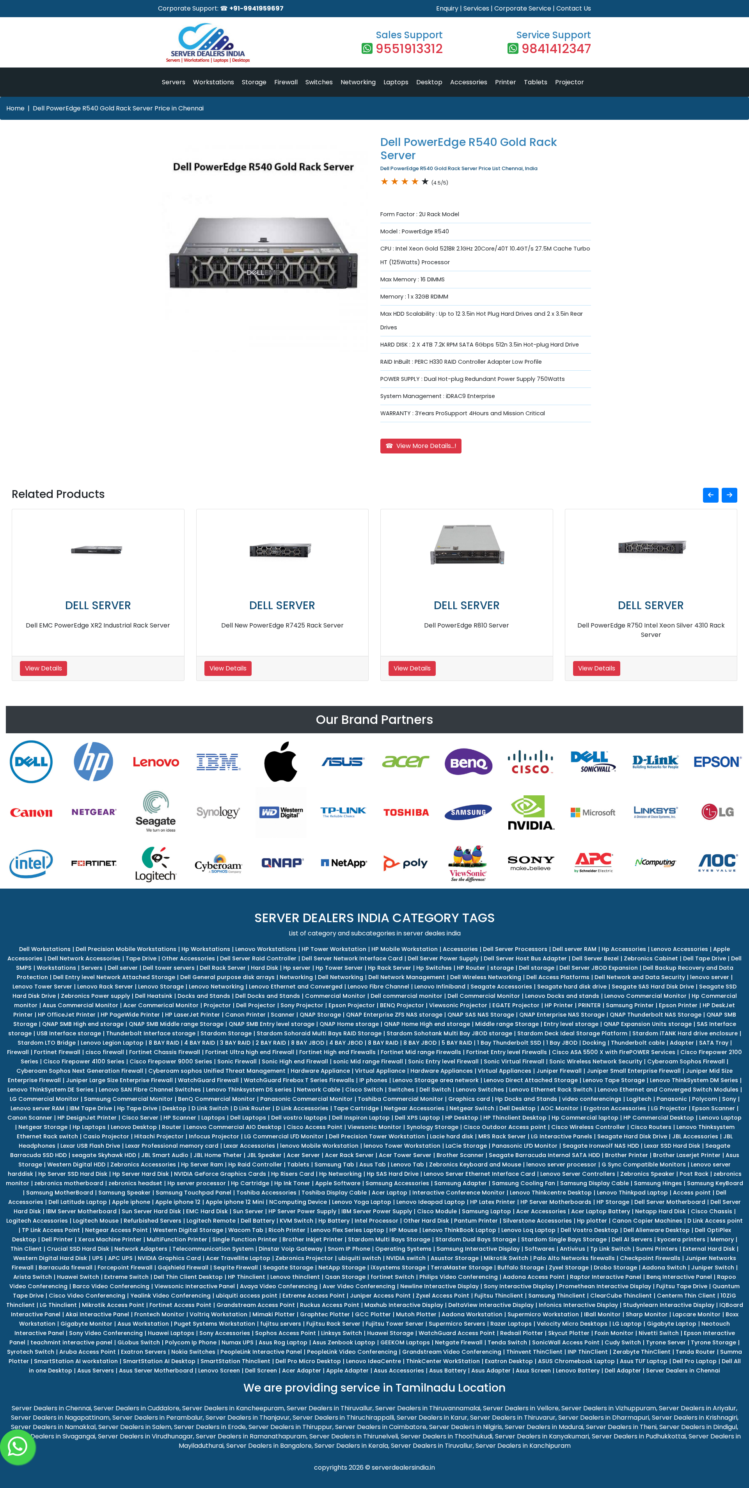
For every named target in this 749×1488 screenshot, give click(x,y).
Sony (729, 1099)
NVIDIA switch (406, 1258)
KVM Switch (296, 1221)
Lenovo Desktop (134, 1127)
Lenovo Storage (161, 986)
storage (502, 968)
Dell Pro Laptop (695, 1361)
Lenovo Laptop (720, 1118)
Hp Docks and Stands (526, 1099)
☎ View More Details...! (420, 445)
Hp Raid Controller (255, 1164)
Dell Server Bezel (595, 958)
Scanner (283, 1015)
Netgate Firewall (459, 1342)
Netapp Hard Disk (660, 1211)
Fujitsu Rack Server (333, 1324)
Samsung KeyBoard (715, 1183)
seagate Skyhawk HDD (104, 1155)
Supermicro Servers (457, 1324)
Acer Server (303, 1155)
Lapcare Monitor (697, 1314)
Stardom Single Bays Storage (564, 1239)
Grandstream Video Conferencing (451, 1352)
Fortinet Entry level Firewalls (506, 1052)
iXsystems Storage (398, 1267)
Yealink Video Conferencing (170, 1296)
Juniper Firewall (559, 1071)
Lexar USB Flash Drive (90, 1146)
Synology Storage (432, 1127)
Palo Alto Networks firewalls (574, 1258)
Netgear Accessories (414, 1108)
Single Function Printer (244, 1239)
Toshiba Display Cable (334, 1192)
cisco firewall (104, 1052)
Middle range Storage (507, 1024)
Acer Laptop (389, 1192)
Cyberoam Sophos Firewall (686, 1061)
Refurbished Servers (152, 1221)
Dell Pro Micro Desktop (308, 1361)
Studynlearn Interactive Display (668, 1305)
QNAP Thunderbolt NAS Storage (655, 1015)
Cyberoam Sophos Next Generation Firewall (79, 1071)
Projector (569, 82)
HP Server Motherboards (555, 1202)
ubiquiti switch (359, 1258)
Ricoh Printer (286, 1230)
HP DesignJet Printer (87, 1118)
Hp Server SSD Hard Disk (72, 1174)
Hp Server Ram (202, 1164)
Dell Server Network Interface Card (352, 958)
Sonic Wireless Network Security (595, 1061)
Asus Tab (372, 1164)
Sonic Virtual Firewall (514, 1061)
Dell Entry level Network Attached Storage (114, 977)
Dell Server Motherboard (669, 1202)
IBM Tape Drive (90, 1108)
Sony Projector (301, 1005)
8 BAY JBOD (307, 1043)
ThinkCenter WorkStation (443, 1361)
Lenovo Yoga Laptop (361, 1202)
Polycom (704, 1099)
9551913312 (409, 48)
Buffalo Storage (520, 1267)
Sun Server (248, 1211)
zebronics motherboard (68, 1183)
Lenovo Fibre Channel (378, 986)
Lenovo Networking (216, 986)
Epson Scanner (713, 1108)
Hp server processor (196, 1183)
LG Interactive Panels (561, 1136)
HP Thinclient (246, 1277)
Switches (319, 82)
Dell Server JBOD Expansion (598, 968)
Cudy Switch (623, 1342)
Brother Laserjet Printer (687, 1155)
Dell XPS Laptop (417, 1118)
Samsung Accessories (397, 1183)
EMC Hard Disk (207, 1211)
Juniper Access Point (380, 1296)
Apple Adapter (347, 1370)
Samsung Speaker (124, 1192)
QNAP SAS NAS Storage (480, 1015)
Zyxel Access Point (442, 1296)
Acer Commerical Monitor (161, 1005)
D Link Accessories (302, 1108)
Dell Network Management (406, 977)
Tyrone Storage (713, 1342)
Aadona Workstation (472, 1314)
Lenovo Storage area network (435, 1080)
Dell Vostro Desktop (589, 1230)
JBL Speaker (264, 1155)
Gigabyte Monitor (86, 1324)
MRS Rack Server (502, 1136)
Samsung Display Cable (594, 1183)
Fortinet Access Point (180, 1305)
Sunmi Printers (657, 1249)
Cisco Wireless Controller (588, 1127)
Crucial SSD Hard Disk (78, 1249)
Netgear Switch (471, 1108)
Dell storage (536, 968)
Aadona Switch (664, 1267)
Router (171, 1127)
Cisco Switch (364, 1089)
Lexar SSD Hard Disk (672, 1146)
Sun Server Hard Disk (151, 1211)
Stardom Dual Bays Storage (475, 1239)
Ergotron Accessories (615, 1108)
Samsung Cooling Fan (523, 1183)
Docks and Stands (203, 996)
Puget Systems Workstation (214, 1324)
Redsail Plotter (521, 1333)
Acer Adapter (301, 1370)
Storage (254, 82)
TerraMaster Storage (461, 1267)
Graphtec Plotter (325, 1314)
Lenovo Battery (578, 1370)
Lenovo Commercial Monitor (645, 996)
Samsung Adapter (460, 1183)
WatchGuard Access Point (457, 1333)
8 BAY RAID (164, 1043)
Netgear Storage (42, 1127)
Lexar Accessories (249, 1146)
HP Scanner (179, 1118)
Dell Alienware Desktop (656, 1230)
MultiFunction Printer (177, 1239)
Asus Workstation (143, 1324)
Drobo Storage (615, 1267)
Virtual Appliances (504, 1071)
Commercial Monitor (335, 996)
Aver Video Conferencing (359, 1286)
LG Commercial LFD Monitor (284, 1136)
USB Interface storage (69, 1033)
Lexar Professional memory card (171, 1146)
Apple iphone (131, 1202)
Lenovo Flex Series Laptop (347, 1230)
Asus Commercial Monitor (80, 1005)
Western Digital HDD (76, 1164)
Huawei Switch (78, 1277)
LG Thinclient (58, 1305)
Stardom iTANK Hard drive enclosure (685, 1033)
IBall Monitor (602, 1314)
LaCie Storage (466, 1146)
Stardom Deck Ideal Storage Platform (572, 1033)
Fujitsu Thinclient (498, 1296)
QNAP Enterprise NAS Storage (562, 1015)
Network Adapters (140, 1249)
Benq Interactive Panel (679, 1277)
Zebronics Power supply (95, 996)
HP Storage (612, 1202)
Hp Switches (434, 968)
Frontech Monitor (159, 1314)
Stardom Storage (226, 1033)
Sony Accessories (224, 1333)
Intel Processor (376, 1221)
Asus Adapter (491, 1370)
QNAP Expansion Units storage (647, 1024)
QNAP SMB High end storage (83, 1024)
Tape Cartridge (356, 1108)
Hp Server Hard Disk (140, 1174)
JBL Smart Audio (164, 1155)
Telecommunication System (213, 1249)
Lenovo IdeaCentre (373, 1361)
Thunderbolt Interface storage (150, 1033)
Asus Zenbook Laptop (343, 1342)
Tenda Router (695, 1352)
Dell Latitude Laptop (77, 1202)
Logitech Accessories (37, 1221)
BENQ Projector (402, 1005)
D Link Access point (715, 1221)
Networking (358, 82)
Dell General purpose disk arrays (227, 977)
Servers (173, 82)
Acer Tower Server (405, 1155)
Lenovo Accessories (679, 949)
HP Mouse (403, 1230)
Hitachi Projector (159, 1136)
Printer (505, 82)
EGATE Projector (516, 1005)
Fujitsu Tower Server (395, 1324)
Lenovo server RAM (37, 1108)
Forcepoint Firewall (125, 1267)
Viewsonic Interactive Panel (194, 1286)
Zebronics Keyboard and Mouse (475, 1164)
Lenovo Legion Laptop (112, 1043)
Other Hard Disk (426, 1221)
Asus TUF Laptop (643, 1361)
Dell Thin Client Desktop (188, 1277)
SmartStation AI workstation (76, 1361)
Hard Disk (264, 968)
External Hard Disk (709, 1249)
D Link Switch (210, 1108)
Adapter (682, 1043)
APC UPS (120, 1258)
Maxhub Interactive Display (403, 1305)
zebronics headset (135, 1183)
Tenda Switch (507, 1342)
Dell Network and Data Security (640, 977)
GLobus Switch (138, 1342)
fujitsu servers (280, 1324)
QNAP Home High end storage (427, 1024)
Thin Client (26, 1249)
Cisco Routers (650, 1127)
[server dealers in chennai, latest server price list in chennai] (207, 41)
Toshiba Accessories (266, 1192)
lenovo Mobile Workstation (319, 1146)
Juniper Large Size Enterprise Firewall (119, 1080)
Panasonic (672, 1099)
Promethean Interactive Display (605, 1286)
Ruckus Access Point (329, 1305)
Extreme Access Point (313, 1296)
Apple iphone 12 (178, 1202)
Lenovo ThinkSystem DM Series (694, 1080)
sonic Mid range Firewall (368, 1061)
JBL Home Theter (217, 1155)
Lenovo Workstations (265, 949)
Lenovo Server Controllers (577, 1174)
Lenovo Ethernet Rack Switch (551, 1089)
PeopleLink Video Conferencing (352, 1352)
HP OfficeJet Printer (67, 1015)
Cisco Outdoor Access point (504, 1127)
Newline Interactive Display (439, 1286)
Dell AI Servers (632, 1239)
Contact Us (573, 8)
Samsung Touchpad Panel (193, 1192)
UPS (97, 1258)
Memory (722, 1239)
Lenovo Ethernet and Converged (296, 986)
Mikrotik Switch (506, 1258)
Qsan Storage (345, 1277)
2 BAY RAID (271, 1043)
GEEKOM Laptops (405, 1342)
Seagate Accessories (501, 986)
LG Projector (669, 1108)
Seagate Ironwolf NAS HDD (601, 1146)
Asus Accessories (399, 1370)
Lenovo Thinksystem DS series (249, 1089)
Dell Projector (255, 1005)
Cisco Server (140, 1118)
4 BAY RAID (199, 1043)
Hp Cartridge (250, 1183)
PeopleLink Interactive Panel (261, 1352)
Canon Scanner (29, 1118)
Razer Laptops (511, 1324)
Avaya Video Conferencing (279, 1286)
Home (15, 108)
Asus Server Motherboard (156, 1370)
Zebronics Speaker (647, 1174)
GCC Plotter (373, 1314)
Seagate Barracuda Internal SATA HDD (544, 1155)
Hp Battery (334, 1221)
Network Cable (318, 1089)
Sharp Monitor (646, 1314)
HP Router (471, 968)
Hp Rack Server (389, 968)
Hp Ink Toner (292, 1183)
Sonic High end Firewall (295, 1061)
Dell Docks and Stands (267, 996)
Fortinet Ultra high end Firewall (249, 1052)
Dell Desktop (517, 1108)
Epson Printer (678, 1005)
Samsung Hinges (658, 1183)
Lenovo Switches (480, 1089)
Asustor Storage (455, 1258)
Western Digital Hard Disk (50, 1258)
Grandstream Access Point (256, 1305)
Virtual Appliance (380, 1071)
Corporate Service (522, 8)
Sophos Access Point (285, 1333)
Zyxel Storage (569, 1267)
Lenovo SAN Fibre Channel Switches (150, 1089)
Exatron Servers (143, 1352)
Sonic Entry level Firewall (443, 1061)
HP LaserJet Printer (192, 1015)
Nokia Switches (193, 1352)
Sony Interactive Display (519, 1286)
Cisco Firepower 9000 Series (171, 1061)
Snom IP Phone (349, 1249)
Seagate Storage (288, 1267)
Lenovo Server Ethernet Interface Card (479, 1174)
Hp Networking (340, 1174)
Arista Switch (32, 1277)
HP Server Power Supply (302, 1211)
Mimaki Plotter (273, 1314)
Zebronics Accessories (143, 1164)
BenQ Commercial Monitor (216, 1099)
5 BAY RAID (457, 1043)
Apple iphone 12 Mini (235, 1202)
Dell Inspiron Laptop (361, 1118)
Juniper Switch (712, 1267)
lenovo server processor (561, 1164)
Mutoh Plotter (416, 1314)
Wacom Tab (245, 1230)
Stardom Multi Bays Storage (389, 1239)
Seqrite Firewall (235, 1267)
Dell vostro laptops (299, 1118)
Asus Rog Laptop (283, 1342)
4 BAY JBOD (346, 1043)
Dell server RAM (574, 949)
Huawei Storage (390, 1333)
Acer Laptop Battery (600, 1211)
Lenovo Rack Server (105, 986)
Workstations (213, 82)
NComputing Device (298, 1202)
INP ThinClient (588, 1352)
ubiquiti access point (246, 1296)
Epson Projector (351, 1005)
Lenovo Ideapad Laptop (430, 1202)
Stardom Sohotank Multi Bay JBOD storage (449, 1033)
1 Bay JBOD (561, 1043)
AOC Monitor (560, 1108)
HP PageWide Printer (130, 1015)
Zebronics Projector (304, 1258)
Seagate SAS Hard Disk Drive (653, 986)
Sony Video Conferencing (106, 1333)
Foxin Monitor (614, 1333)
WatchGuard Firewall (208, 1080)
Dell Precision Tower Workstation (377, 1136)
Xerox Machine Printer (110, 1239)
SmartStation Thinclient (235, 1361)
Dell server (123, 968)
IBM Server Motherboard (81, 1211)
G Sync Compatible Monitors (644, 1164)
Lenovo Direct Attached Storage (531, 1080)
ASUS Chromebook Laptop (576, 1361)
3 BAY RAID (235, 1043)
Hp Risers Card (292, 1174)
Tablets (535, 82)
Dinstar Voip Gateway (291, 1249)
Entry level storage (571, 1024)
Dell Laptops (248, 1118)
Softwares (540, 1249)
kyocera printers (681, 1239)
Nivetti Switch (659, 1333)
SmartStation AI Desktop (159, 1361)
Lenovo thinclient (295, 1277)
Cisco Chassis (711, 1211)
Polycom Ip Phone (191, 1342)
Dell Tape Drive (704, 958)
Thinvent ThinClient (534, 1352)
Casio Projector (106, 1136)
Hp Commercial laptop (585, 1118)
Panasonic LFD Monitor (524, 1146)
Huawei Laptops (171, 1333)
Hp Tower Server (339, 968)
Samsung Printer (630, 1005)
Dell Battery (258, 1221)
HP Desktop (461, 1118)
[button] (711, 495)
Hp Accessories (624, 949)
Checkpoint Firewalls (650, 1258)
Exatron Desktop (509, 1361)
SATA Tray (713, 1043)
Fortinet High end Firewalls (337, 1052)
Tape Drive (141, 958)
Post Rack (694, 1174)
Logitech (639, 1099)
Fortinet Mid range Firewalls (421, 1052)
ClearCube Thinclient (621, 1296)
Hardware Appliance (320, 1071)
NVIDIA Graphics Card (169, 1258)
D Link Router (252, 1108)
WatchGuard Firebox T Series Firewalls (299, 1080)
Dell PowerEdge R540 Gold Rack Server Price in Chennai (118, 108)
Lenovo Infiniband (439, 986)
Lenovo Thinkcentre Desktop (551, 1192)
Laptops (395, 82)
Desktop (429, 82)
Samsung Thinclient (556, 1296)
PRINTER (589, 1005)
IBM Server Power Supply (376, 1211)
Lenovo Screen (219, 1370)
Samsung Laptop (486, 1211)
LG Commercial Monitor (44, 1099)
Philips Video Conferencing (458, 1277)
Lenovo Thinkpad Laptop (632, 1192)
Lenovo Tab (407, 1164)
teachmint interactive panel (71, 1342)
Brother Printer (626, 1155)
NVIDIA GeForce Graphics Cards (220, 1174)
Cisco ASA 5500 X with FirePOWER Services (613, 1052)
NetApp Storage (342, 1267)
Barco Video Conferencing (111, 1286)
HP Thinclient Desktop (515, 1118)
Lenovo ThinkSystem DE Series (50, 1089)
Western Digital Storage (188, 1230)
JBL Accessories (695, 1136)
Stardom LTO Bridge (47, 1043)
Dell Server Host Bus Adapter (525, 958)
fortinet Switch (392, 1277)
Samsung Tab (334, 1164)
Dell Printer (57, 1239)
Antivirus (572, 1249)
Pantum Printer (476, 1221)
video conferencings (591, 1099)
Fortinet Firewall (57, 1052)
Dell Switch (435, 1089)
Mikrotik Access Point (113, 1305)
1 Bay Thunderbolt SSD (509, 1043)
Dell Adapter (623, 1370)
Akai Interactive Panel (97, 1314)
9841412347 (556, 48)
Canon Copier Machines (647, 1221)
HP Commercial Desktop (658, 1118)
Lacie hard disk (451, 1136)
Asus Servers (95, 1370)
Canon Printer (245, 1015)
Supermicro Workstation (543, 1314)
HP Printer (559, 1005)
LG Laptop (627, 1324)
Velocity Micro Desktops (572, 1324)
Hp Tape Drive (137, 1108)
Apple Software (337, 1183)
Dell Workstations (45, 949)
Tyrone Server (666, 1342)
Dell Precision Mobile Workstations (126, 949)
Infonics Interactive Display (578, 1305)
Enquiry (447, 8)
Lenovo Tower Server (42, 986)
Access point (692, 1192)
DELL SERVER (98, 605)
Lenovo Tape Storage (614, 1080)
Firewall (286, 82)
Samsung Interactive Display (478, 1249)
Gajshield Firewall (183, 1267)
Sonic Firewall (237, 1061)
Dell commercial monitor (406, 996)
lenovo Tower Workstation (402, 1146)
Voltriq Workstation (218, 1314)
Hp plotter (592, 1221)
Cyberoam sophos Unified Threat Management (217, 1071)
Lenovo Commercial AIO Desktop (234, 1127)
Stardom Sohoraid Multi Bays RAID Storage (319, 1033)
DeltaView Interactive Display (491, 1305)
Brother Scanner (460, 1155)
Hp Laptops (89, 1127)
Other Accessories (188, 958)
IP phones (373, 1080)
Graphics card (469, 1099)
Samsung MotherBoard (59, 1192)
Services (476, 8)
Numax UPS (238, 1342)
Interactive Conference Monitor (458, 1192)
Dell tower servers (169, 968)
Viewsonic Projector (458, 1005)
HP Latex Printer (492, 1202)
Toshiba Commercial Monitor (400, 1099)
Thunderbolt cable (638, 1043)
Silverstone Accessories (537, 1221)
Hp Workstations (205, 949)
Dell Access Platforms (557, 977)
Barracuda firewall (65, 1267)
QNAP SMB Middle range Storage (176, 1024)
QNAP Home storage (349, 1024)
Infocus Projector (214, 1136)
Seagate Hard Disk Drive (632, 1136)
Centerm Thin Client (686, 1296)
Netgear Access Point (116, 1230)
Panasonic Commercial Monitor (306, 1099)
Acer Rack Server (349, 1155)
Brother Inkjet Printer (312, 1239)
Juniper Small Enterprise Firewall (634, 1071)
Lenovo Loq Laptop (528, 1230)
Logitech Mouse (96, 1221)
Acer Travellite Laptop (238, 1258)
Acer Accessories (541, 1211)
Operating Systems (403, 1249)
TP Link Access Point (51, 1230)
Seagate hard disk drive (572, 986)
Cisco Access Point (315, 1127)
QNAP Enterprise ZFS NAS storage (394, 1015)
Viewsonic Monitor (374, 1127)
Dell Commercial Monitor (483, 996)
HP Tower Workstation (334, 949)
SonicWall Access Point (566, 1342)
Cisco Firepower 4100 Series (83, 1061)
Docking (594, 1043)
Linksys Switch (341, 1333)
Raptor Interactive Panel (605, 1277)
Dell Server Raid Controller (258, 958)
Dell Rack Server (223, 968)
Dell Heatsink (153, 996)
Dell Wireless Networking (485, 977)
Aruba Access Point (87, 1352)
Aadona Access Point (534, 1277)
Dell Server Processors (515, 949)
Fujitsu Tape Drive (681, 1286)
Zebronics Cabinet (651, 958)
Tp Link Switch (610, 1249)
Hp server (297, 968)
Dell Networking (340, 977)
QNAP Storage (320, 1015)
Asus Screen (533, 1370)
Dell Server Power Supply (443, 958)
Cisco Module (437, 1211)
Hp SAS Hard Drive (393, 1174)
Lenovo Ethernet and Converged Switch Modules (668, 1089)
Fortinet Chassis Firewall (164, 1052)
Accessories (468, 82)
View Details (43, 668)
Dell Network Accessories (84, 958)
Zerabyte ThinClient (642, 1352)
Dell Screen (261, 1370)
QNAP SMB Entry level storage (271, 1024)
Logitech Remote (211, 1221)
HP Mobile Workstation (404, 949)
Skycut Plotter (568, 1333)
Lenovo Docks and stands (562, 996)
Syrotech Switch (30, 1352)
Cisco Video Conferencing (87, 1296)
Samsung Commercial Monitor (128, 1099)
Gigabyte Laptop (671, 1324)
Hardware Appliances (441, 1071)
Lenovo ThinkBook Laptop (459, 1230)
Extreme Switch (126, 1277)
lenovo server (709, 977)
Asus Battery (447, 1370)
